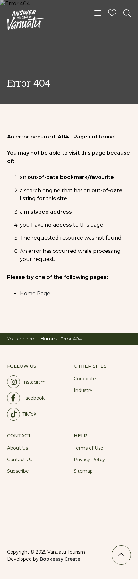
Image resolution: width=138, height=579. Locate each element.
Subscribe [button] (18, 471)
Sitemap (83, 471)
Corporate (85, 379)
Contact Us (19, 459)
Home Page (35, 293)
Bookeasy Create (60, 559)
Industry (83, 390)
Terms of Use (88, 448)
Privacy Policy (89, 459)
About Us (17, 448)
